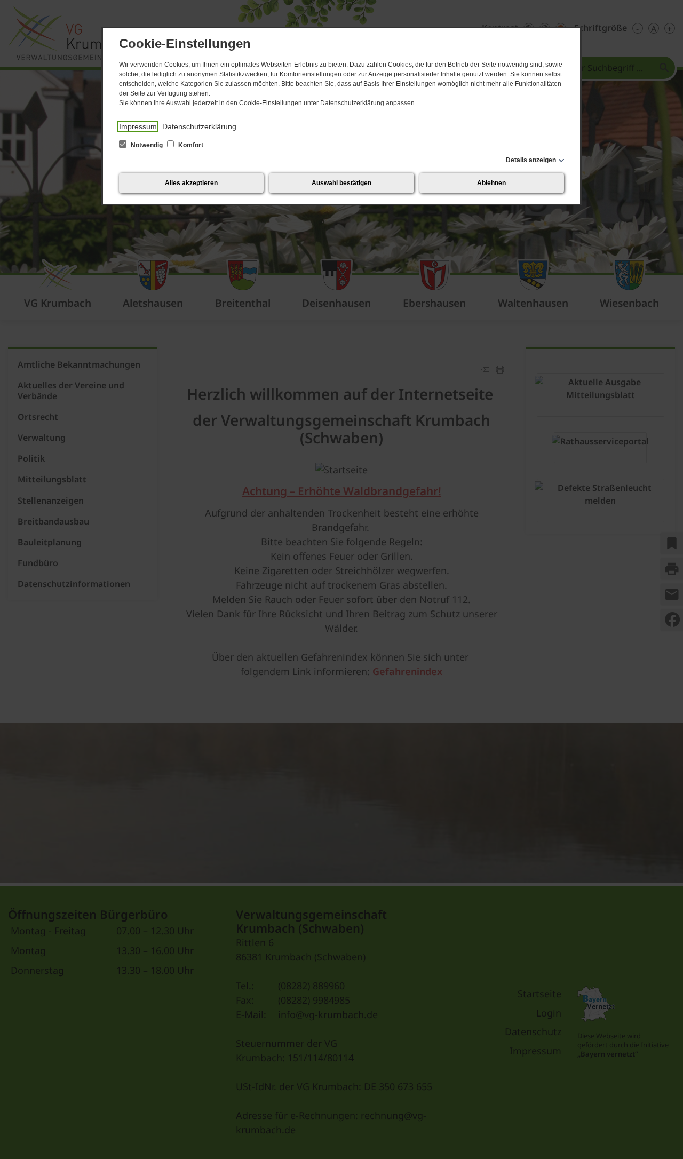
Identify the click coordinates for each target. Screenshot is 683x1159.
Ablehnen (491, 183)
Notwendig (146, 145)
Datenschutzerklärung (199, 126)
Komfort (190, 145)
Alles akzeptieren (191, 183)
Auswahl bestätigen (341, 183)
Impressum (138, 126)
